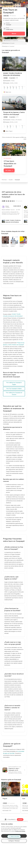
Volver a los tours (14, 836)
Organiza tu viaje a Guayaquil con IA (13, 769)
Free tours (4, 179)
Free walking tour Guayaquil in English (14, 383)
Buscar (14, 33)
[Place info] (24, 15)
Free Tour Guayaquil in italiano (14, 388)
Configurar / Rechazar (14, 841)
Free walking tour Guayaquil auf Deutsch (14, 393)
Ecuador (11, 179)
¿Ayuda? (20, 819)
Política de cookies (20, 831)
